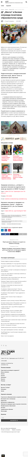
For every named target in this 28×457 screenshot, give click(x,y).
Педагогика (3, 400)
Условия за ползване (5, 429)
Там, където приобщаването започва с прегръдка (12, 329)
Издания (8, 5)
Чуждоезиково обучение (7, 409)
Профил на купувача (16, 429)
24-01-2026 (18, 21)
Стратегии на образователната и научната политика (13, 397)
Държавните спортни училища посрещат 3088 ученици (13, 300)
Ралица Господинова (9, 21)
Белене (3, 219)
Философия (4, 411)
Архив (2, 391)
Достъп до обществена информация (8, 428)
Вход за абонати (5, 372)
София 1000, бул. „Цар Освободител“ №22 (15, 210)
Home (2, 5)
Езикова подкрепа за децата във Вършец (10, 261)
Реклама (3, 380)
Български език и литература (8, 398)
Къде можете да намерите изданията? (10, 370)
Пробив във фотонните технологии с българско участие (13, 327)
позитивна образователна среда (14, 223)
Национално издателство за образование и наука (14, 2)
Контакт (3, 375)
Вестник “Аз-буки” (5, 387)
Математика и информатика (7, 402)
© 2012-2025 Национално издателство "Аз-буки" (10, 431)
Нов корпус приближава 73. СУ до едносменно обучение (13, 263)
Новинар (3, 223)
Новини (6, 9)
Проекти (3, 379)
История (3, 407)
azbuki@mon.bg (23, 198)
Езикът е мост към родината (7, 335)
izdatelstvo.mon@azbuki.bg (11, 198)
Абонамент (3, 377)
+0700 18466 (4, 360)
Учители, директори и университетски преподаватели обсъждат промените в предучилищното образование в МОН (13, 316)
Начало (2, 9)
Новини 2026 (11, 9)
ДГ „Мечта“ (8, 219)
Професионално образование (8, 405)
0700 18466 (9, 196)
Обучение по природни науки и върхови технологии (13, 404)
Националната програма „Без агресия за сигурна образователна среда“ (12, 221)
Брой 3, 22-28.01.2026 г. (19, 9)
